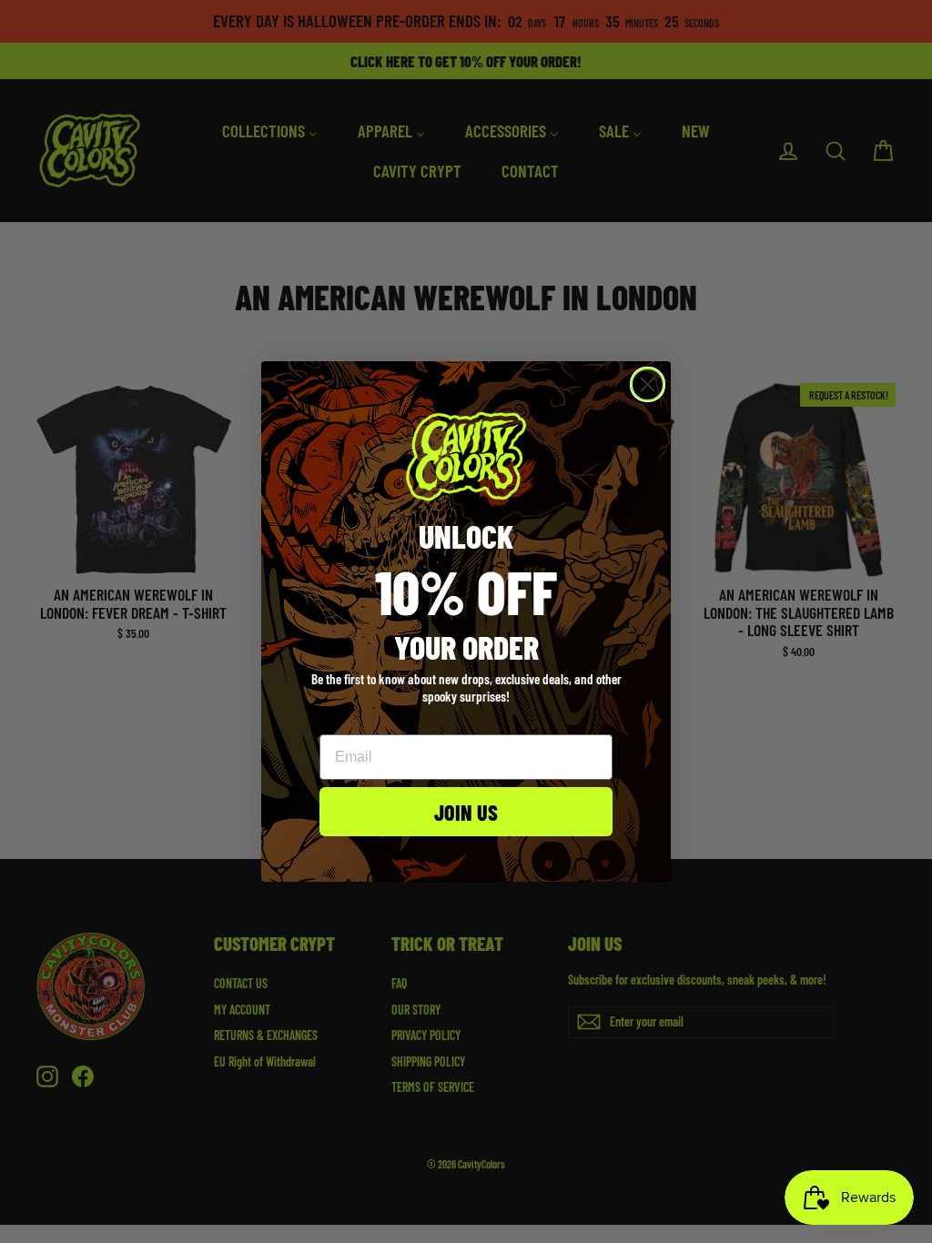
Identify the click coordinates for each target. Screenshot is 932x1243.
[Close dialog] (648, 384)
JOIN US (466, 811)
